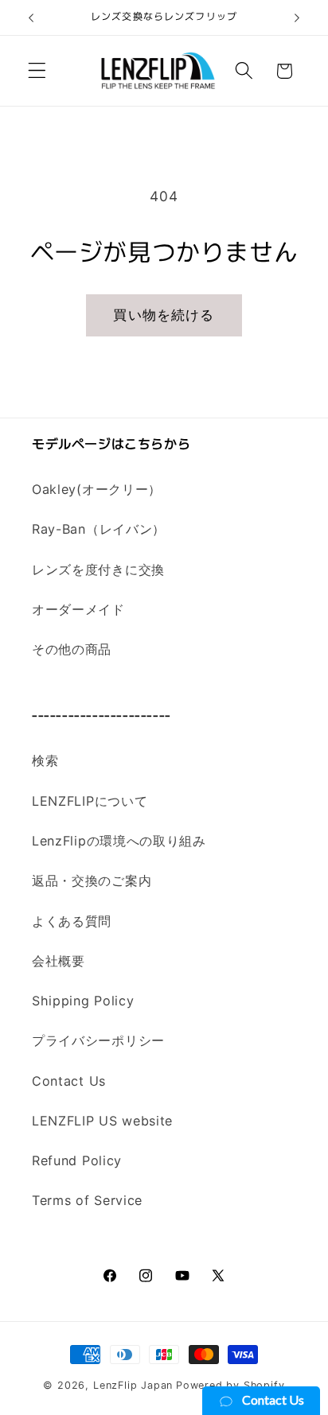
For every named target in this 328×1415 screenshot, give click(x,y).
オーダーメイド (78, 609)
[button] (37, 71)
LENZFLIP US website (102, 1121)
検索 (45, 760)
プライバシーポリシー (98, 1040)
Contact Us (69, 1081)
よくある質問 (71, 921)
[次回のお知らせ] (296, 17)
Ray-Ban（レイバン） (99, 529)
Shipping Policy (83, 1001)
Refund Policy (77, 1160)
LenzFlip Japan (133, 1385)
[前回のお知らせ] (31, 17)
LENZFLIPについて (89, 801)
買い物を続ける (163, 314)
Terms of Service (87, 1200)
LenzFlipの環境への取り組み (119, 841)
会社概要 (58, 961)
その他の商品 (71, 649)
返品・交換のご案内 (91, 880)
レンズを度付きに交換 (98, 569)
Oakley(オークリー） (97, 489)
